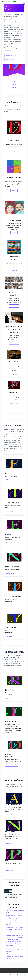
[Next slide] (24, 893)
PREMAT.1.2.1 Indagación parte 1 (15, 910)
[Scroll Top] (24, 975)
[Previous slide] (3, 893)
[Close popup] (24, 3)
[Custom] (3, 975)
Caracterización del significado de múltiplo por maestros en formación (14, 929)
